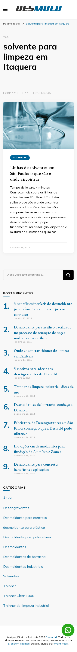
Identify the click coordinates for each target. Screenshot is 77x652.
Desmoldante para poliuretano (27, 537)
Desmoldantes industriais (23, 566)
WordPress (61, 643)
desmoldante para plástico (24, 527)
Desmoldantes (14, 547)
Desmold (51, 637)
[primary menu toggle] (5, 9)
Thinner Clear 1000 (18, 596)
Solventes (20, 157)
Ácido (7, 498)
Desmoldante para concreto (25, 518)
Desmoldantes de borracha (24, 557)
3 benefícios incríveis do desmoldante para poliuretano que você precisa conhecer (43, 309)
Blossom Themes (19, 643)
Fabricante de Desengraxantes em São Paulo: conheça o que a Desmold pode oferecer (43, 428)
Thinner (9, 586)
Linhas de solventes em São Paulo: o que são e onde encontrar (32, 173)
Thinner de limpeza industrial (26, 605)
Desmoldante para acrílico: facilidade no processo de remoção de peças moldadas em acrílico (42, 333)
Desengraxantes (16, 508)
